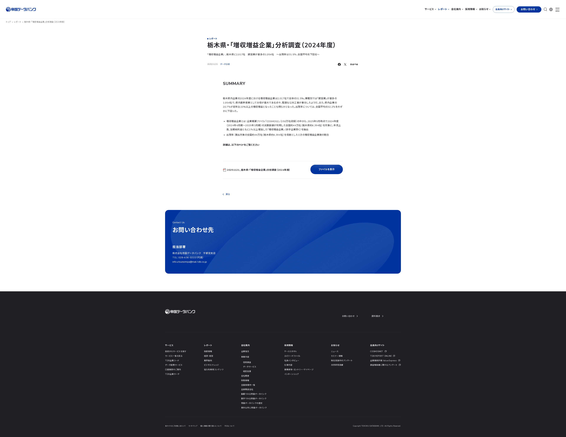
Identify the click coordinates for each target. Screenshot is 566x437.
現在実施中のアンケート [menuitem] (342, 360)
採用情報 (288, 345)
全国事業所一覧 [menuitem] (248, 385)
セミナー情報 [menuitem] (337, 356)
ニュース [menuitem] (334, 351)
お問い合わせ (348, 316)
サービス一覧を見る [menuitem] (174, 356)
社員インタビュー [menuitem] (291, 360)
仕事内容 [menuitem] (288, 365)
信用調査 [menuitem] (247, 362)
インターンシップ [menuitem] (291, 374)
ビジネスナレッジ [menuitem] (211, 365)
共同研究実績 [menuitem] (337, 365)
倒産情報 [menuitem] (208, 351)
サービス (169, 345)
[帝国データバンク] (21, 9)
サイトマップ (193, 426)
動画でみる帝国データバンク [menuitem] (253, 394)
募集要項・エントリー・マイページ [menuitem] (299, 369)
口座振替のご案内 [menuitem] (173, 369)
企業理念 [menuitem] (245, 351)
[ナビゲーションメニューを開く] (557, 9)
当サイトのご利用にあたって (175, 426)
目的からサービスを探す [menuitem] (175, 351)
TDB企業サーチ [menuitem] (172, 374)
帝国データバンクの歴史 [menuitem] (252, 403)
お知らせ (335, 345)
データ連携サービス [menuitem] (173, 365)
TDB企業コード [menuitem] (172, 360)
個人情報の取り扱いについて (211, 426)
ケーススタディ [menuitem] (290, 351)
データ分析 (225, 64)
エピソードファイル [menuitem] (292, 356)
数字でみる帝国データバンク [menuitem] (253, 398)
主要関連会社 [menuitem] (247, 389)
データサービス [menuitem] (249, 366)
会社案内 (245, 345)
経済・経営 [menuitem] (208, 356)
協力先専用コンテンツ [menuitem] (214, 369)
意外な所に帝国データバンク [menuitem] (254, 407)
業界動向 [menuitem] (208, 360)
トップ (8, 22)
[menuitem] (385, 351)
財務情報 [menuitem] (245, 380)
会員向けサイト (377, 345)
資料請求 (375, 316)
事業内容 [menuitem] (245, 357)
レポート (17, 22)
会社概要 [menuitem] (245, 376)
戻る (228, 194)
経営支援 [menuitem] (247, 371)
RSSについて (230, 426)
